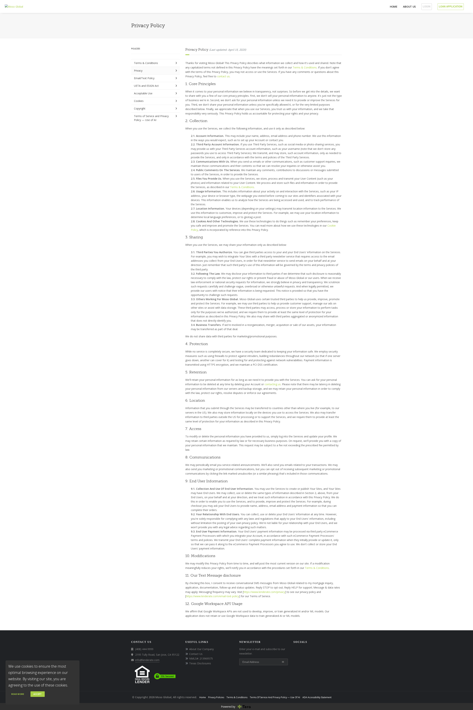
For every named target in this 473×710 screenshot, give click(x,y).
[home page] (14, 6)
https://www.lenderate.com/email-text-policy (212, 596)
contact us (223, 76)
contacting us (273, 384)
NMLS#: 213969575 (201, 658)
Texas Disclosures (200, 663)
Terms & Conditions (146, 63)
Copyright (139, 108)
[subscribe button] (283, 662)
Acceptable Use (143, 93)
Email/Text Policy (144, 78)
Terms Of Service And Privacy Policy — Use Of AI (275, 697)
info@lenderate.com (147, 660)
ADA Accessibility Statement (316, 697)
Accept (37, 694)
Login (426, 6)
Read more (17, 694)
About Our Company (201, 649)
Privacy (138, 70)
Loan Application (450, 6)
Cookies (139, 101)
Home (393, 6)
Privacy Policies (216, 697)
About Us (409, 6)
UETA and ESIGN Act (146, 85)
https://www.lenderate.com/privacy (264, 592)
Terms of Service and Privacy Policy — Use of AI (151, 118)
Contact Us (196, 654)
